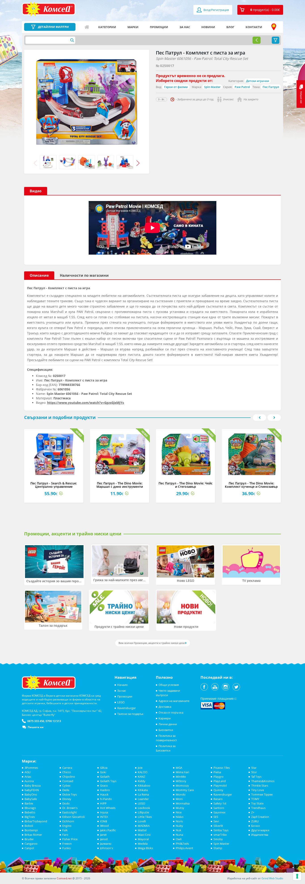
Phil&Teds (182, 844)
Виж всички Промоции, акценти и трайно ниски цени (152, 643)
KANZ (141, 777)
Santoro (218, 808)
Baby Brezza (33, 785)
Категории (107, 27)
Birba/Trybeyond (36, 821)
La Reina (143, 794)
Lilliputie (143, 812)
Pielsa (217, 772)
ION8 (103, 821)
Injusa (104, 812)
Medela (143, 844)
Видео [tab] (36, 191)
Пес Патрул (271, 87)
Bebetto (30, 812)
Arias (28, 777)
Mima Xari (182, 772)
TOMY (255, 799)
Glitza (103, 768)
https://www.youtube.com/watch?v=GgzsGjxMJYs (85, 402)
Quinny (218, 790)
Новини (208, 27)
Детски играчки (257, 81)
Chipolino (68, 777)
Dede (65, 790)
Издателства (259, 835)
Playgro (218, 777)
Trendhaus (258, 808)
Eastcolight (69, 812)
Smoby (218, 839)
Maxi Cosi (144, 835)
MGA (179, 768)
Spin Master (212, 87)
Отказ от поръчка (171, 712)
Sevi (216, 821)
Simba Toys (220, 830)
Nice (179, 812)
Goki (103, 772)
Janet (103, 835)
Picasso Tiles (221, 768)
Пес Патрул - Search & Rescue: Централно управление (53, 485)
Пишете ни (36, 727)
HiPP (103, 803)
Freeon (67, 844)
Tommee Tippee (262, 794)
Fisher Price (69, 839)
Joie (140, 768)
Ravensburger (126, 708)
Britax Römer (33, 835)
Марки (132, 27)
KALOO (142, 772)
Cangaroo (31, 844)
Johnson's (106, 848)
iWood (104, 826)
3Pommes (31, 768)
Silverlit (218, 826)
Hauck (104, 794)
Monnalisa (183, 803)
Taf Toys (256, 777)
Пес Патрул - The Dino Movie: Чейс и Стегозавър (186, 485)
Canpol (29, 848)
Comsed (67, 781)
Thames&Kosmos (262, 781)
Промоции (159, 27)
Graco (104, 785)
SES (215, 817)
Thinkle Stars (259, 785)
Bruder (29, 839)
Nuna (179, 835)
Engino (66, 826)
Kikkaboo (144, 785)
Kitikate (143, 790)
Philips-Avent (184, 848)
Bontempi (31, 830)
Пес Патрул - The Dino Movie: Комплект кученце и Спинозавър (251, 485)
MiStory (181, 781)
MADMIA (144, 826)
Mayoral (143, 839)
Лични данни (168, 724)
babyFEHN (32, 790)
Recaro (218, 799)
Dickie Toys (69, 794)
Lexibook (144, 808)
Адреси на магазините (273, 27)
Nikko (180, 817)
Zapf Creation (260, 817)
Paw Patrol (242, 87)
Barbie (29, 803)
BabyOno (31, 794)
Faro (65, 835)
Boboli (29, 826)
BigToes (30, 817)
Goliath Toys (108, 781)
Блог (230, 27)
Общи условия (169, 685)
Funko (66, 848)
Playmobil (220, 785)
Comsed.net (64, 878)
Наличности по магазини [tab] (84, 275)
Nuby (179, 826)
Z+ (252, 812)
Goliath (105, 777)
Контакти (254, 27)
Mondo (181, 794)
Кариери (165, 718)
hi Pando (106, 799)
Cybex (66, 785)
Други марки (260, 830)
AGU (27, 772)
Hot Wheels (107, 808)
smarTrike (220, 835)
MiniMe (181, 777)
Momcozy (182, 785)
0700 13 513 (53, 721)
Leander (143, 799)
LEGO (121, 702)
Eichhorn (68, 821)
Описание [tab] (39, 275)
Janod (104, 839)
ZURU (255, 821)
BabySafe (31, 799)
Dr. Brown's (69, 808)
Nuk (178, 830)
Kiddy (141, 781)
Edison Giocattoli (73, 817)
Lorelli (142, 821)
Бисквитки (166, 730)
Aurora (29, 781)
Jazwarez (105, 844)
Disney (66, 799)
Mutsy (180, 808)
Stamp (217, 848)
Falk (65, 830)
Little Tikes (145, 817)
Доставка (165, 707)
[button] (260, 10)
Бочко (255, 826)
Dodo (66, 803)
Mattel (142, 830)
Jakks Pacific (108, 830)
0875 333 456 (35, 721)
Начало (87, 27)
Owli (179, 839)
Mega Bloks (145, 848)
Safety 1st (219, 803)
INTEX (104, 817)
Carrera (67, 768)
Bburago (30, 808)
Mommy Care (185, 790)
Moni (179, 799)
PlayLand (219, 781)
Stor (254, 772)
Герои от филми (176, 87)
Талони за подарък (130, 714)
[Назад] (257, 40)
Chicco (66, 772)
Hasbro (105, 790)
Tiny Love (257, 790)
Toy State (257, 803)
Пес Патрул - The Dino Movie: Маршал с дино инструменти (119, 485)
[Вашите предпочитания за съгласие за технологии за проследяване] (297, 876)
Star (254, 768)
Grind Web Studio (272, 878)
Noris (179, 821)
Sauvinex (219, 812)
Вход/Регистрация (216, 10)
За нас (185, 27)
